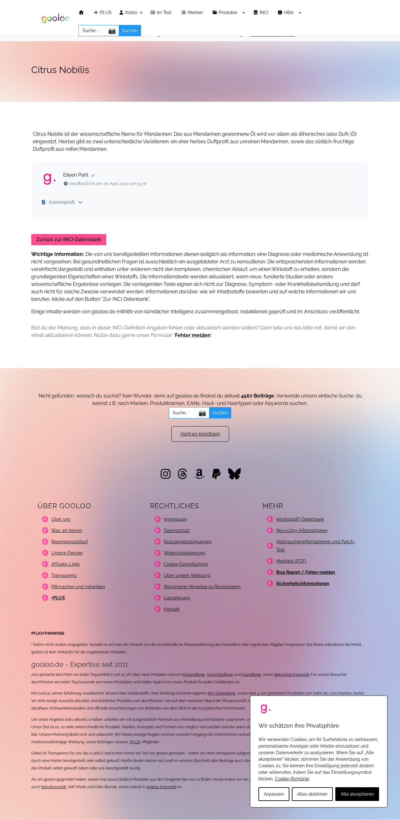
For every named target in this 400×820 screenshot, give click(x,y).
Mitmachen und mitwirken (78, 586)
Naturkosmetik (53, 787)
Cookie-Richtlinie (292, 778)
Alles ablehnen (312, 794)
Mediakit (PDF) (291, 561)
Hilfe (289, 12)
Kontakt (172, 609)
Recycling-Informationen (302, 530)
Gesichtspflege (220, 674)
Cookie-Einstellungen (186, 564)
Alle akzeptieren (357, 794)
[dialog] (319, 752)
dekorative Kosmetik (291, 674)
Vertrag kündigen (200, 434)
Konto (130, 12)
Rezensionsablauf (69, 541)
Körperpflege (193, 674)
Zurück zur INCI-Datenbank (68, 239)
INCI (264, 12)
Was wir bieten (66, 530)
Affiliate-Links (65, 564)
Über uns (60, 519)
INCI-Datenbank (221, 693)
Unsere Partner (67, 552)
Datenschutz (177, 530)
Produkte (229, 12)
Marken (196, 12)
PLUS (105, 12)
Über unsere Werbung (187, 575)
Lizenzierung (177, 597)
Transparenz (64, 575)
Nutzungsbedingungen (188, 541)
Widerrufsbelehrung (185, 552)
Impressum (175, 519)
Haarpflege (251, 674)
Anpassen (274, 794)
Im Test (165, 12)
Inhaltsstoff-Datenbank (300, 519)
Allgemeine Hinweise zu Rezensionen (202, 586)
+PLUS (134, 742)
